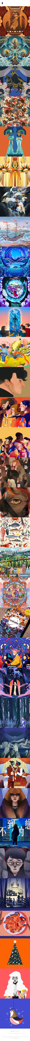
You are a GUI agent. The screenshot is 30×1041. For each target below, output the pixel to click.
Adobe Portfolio (17, 1033)
